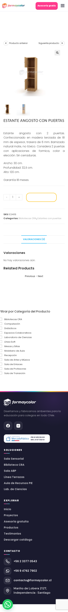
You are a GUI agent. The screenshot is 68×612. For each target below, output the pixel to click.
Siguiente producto (49, 43)
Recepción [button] (10, 355)
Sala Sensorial (14, 459)
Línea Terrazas (14, 477)
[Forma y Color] (13, 5)
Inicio (7, 509)
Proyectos (11, 515)
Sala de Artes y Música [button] (17, 359)
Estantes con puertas (49, 218)
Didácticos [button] (10, 328)
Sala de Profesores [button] (15, 368)
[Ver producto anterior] (5, 43)
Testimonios (12, 533)
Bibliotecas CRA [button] (13, 319)
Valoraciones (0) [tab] (34, 239)
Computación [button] (12, 323)
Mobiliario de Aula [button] (14, 350)
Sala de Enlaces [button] (13, 364)
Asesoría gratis (46, 5)
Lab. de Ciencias (15, 489)
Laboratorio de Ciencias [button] (18, 337)
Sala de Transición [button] (14, 373)
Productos (11, 527)
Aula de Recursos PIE (18, 483)
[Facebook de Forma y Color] (8, 426)
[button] (57, 53)
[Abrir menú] (62, 6)
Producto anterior (18, 43)
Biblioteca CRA (14, 465)
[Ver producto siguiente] (62, 43)
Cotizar (41, 197)
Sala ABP (10, 471)
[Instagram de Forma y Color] (18, 426)
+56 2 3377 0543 (25, 561)
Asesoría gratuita (16, 521)
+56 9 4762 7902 (25, 571)
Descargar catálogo (18, 539)
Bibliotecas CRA (27, 218)
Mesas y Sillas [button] (12, 346)
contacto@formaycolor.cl (32, 580)
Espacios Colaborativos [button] (17, 332)
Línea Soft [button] (9, 341)
